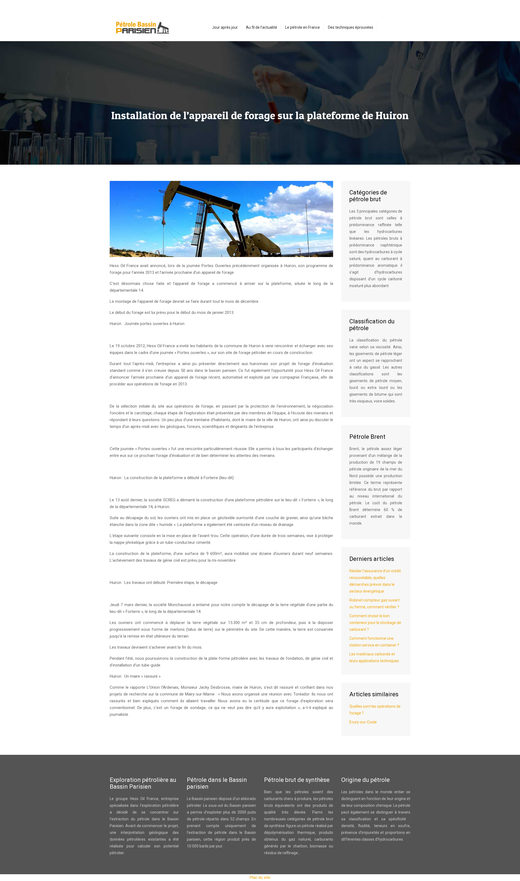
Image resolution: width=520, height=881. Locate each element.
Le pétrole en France (302, 27)
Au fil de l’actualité (261, 27)
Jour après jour (225, 27)
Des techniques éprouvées (350, 27)
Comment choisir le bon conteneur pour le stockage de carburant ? (375, 623)
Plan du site (260, 877)
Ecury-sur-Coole (363, 722)
